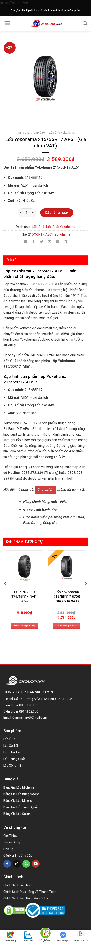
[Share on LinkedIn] (65, 241)
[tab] (45, 260)
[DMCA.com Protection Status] (14, 910)
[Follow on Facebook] (7, 864)
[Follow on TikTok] (17, 864)
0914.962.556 (28, 711)
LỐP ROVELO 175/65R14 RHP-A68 (24, 596)
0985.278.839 (28, 705)
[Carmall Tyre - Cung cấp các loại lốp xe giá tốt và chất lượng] (46, 23)
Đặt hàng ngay (57, 212)
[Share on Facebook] (33, 241)
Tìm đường (10, 940)
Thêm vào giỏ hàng (24, 625)
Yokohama (62, 234)
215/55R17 (36, 234)
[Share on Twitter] (41, 241)
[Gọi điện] (45, 934)
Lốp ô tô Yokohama (62, 132)
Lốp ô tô (39, 132)
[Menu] (7, 23)
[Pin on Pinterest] (57, 241)
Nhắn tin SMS (81, 940)
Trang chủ (23, 132)
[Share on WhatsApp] (25, 241)
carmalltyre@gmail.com (29, 717)
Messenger (63, 940)
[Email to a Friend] (49, 241)
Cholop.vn (45, 490)
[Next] (85, 592)
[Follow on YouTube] (36, 864)
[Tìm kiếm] (85, 23)
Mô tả (12, 260)
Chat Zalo (28, 940)
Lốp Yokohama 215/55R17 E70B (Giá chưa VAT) (66, 596)
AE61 (49, 234)
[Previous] (5, 592)
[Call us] (26, 864)
